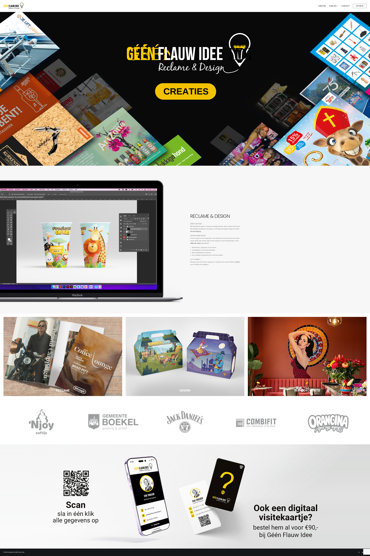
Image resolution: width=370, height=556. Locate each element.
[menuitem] (322, 6)
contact (237, 262)
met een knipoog (195, 231)
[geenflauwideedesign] (13, 6)
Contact (345, 6)
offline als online (195, 243)
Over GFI (333, 6)
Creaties (322, 6)
